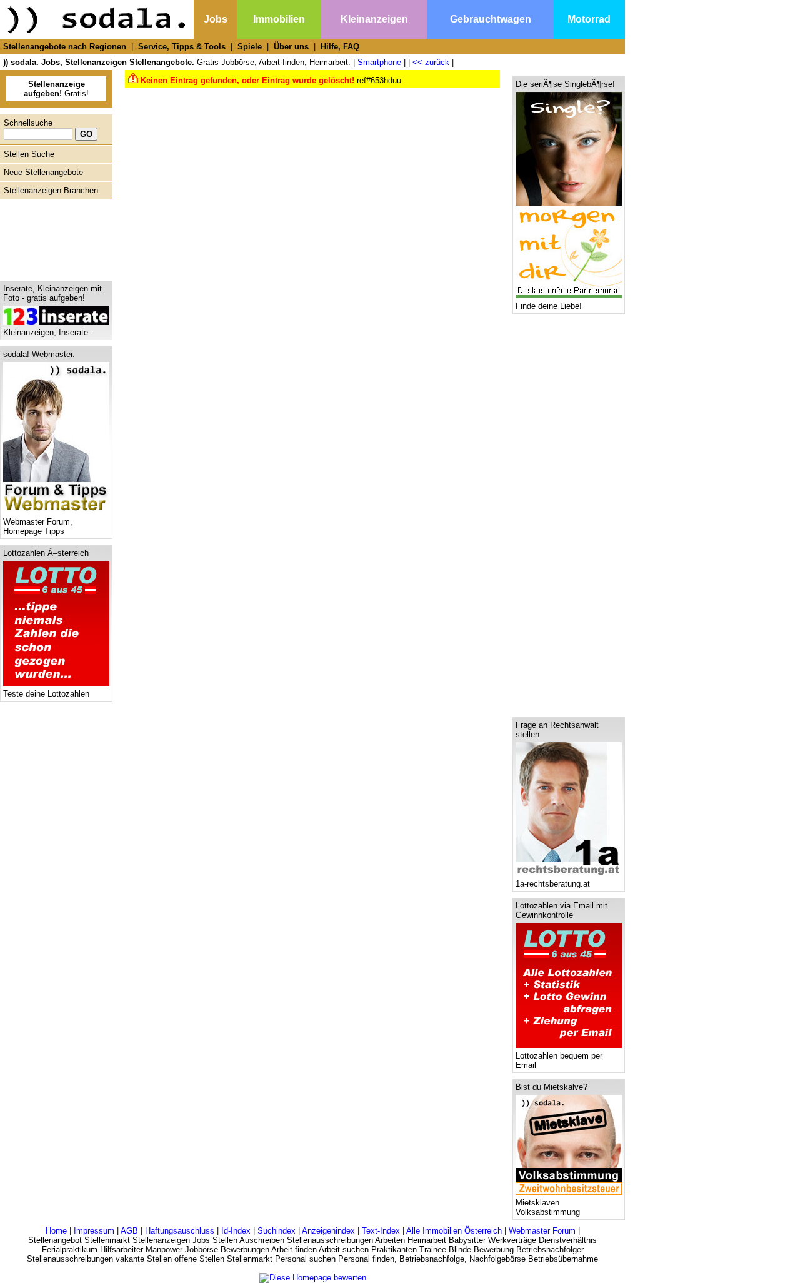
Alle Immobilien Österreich (454, 1230)
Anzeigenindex (328, 1230)
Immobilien (279, 19)
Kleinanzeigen (374, 19)
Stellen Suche (29, 154)
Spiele (250, 46)
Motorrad (589, 19)
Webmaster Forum (542, 1230)
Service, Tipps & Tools (182, 46)
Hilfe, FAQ (340, 46)
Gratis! (56, 88)
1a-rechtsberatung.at (553, 883)
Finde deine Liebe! (549, 306)
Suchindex (277, 1230)
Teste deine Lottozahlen (46, 693)
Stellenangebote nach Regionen (64, 46)
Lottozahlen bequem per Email (559, 1060)
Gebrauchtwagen (490, 19)
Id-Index (236, 1230)
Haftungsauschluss (179, 1230)
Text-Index (381, 1230)
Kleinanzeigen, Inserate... (49, 332)
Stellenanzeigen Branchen (51, 190)
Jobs (216, 19)
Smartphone (379, 62)
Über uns (291, 46)
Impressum (94, 1230)
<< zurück (430, 62)
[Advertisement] (53, 237)
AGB (129, 1230)
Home (56, 1230)
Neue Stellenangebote (43, 172)
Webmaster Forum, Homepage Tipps (37, 526)
